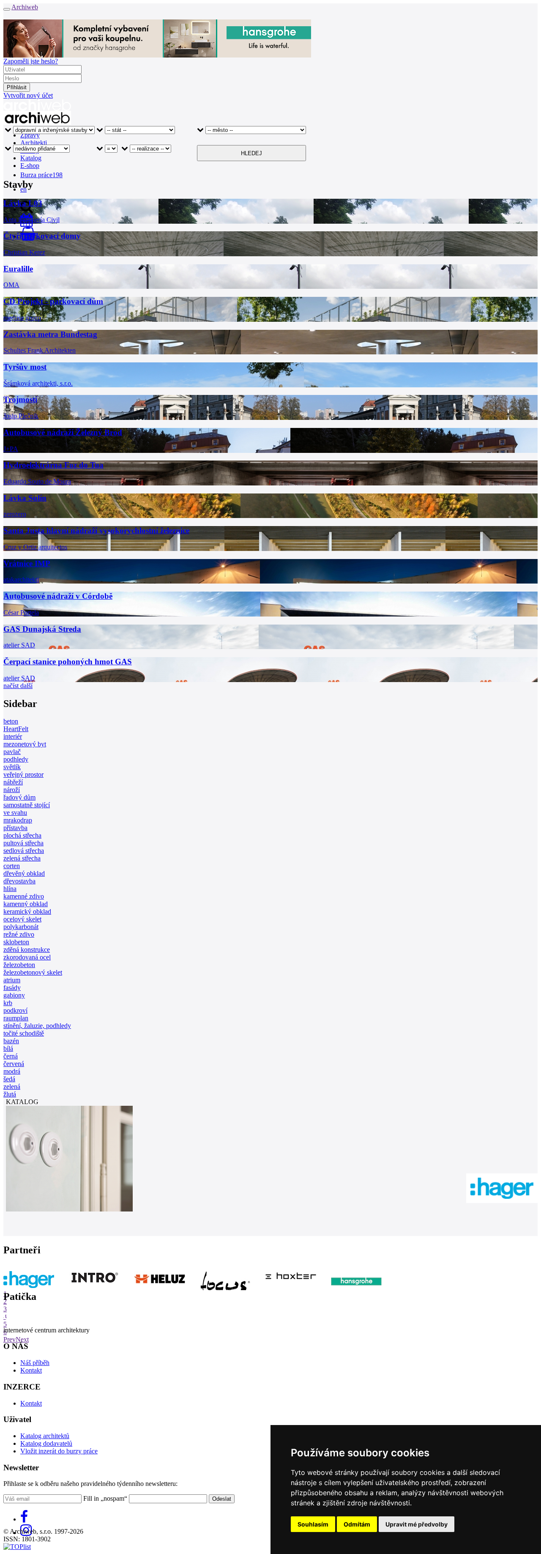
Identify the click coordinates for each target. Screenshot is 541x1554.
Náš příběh (34, 1362)
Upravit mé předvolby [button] (416, 1524)
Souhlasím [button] (313, 1524)
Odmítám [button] (357, 1524)
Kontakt (31, 1370)
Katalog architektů (44, 1435)
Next (22, 1339)
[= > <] (106, 153)
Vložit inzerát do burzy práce (59, 1451)
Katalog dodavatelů (46, 1443)
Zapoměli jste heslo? (30, 61)
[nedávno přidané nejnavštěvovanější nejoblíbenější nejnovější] (37, 153)
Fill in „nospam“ (105, 1498)
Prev (9, 1339)
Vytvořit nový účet (28, 95)
